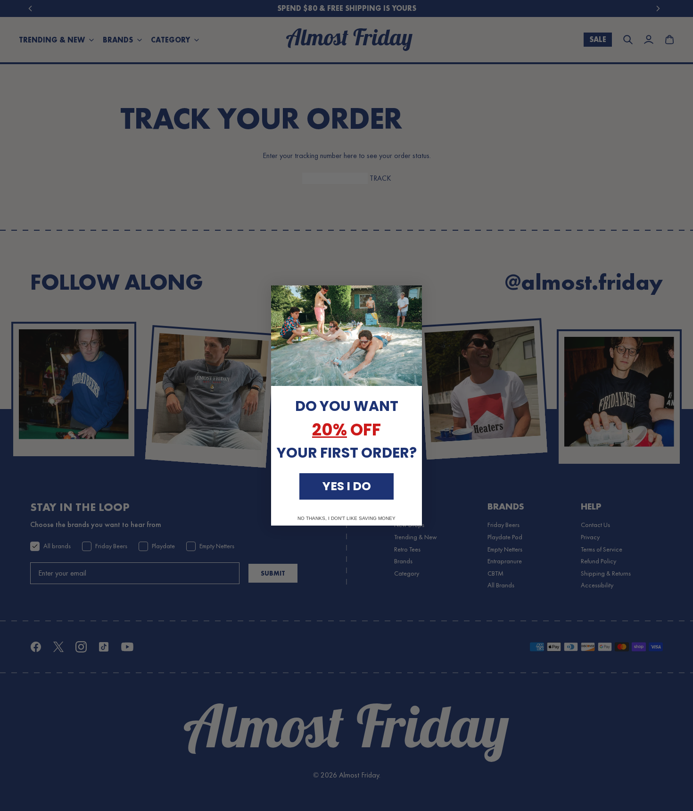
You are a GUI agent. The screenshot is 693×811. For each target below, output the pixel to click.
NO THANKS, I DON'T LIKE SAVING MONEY (346, 518)
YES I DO (346, 486)
